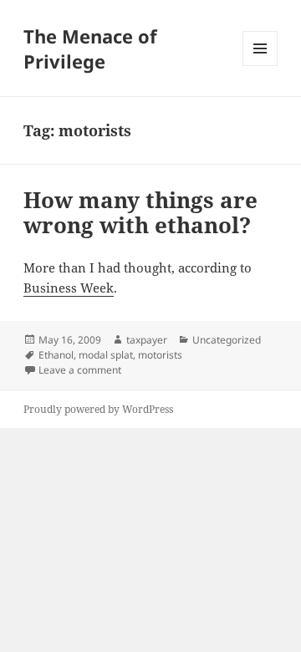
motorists (160, 355)
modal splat (106, 355)
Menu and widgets (260, 65)
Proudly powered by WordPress (98, 409)
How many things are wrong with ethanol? (140, 212)
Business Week (68, 287)
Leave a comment (79, 370)
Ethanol (56, 355)
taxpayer (146, 340)
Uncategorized (226, 340)
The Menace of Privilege (90, 48)
